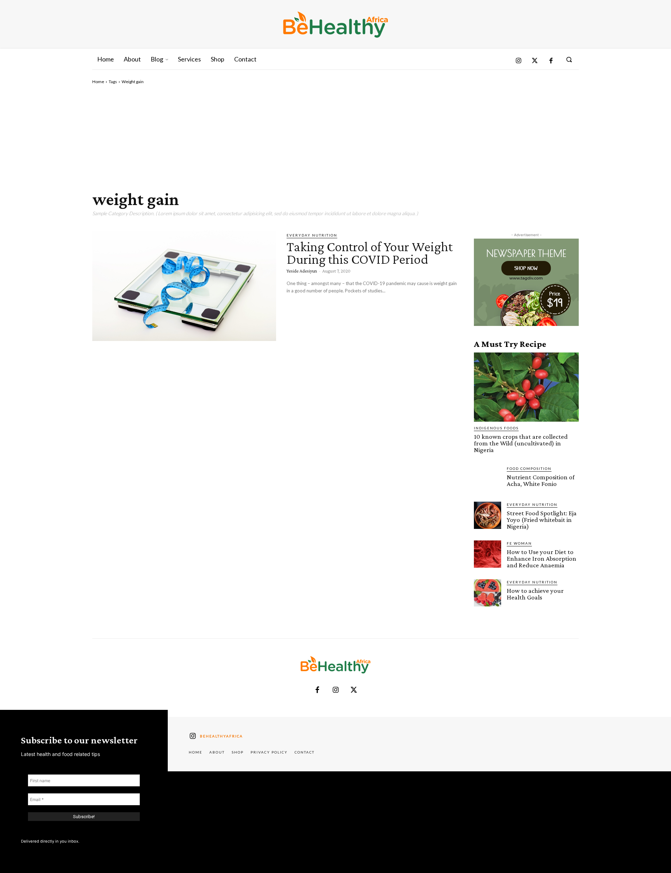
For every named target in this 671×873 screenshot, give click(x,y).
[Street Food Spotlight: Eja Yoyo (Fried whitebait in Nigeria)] (487, 515)
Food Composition (529, 468)
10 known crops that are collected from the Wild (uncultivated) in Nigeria (521, 443)
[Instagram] (518, 61)
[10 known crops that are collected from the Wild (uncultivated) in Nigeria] (526, 387)
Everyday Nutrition (312, 235)
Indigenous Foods (496, 428)
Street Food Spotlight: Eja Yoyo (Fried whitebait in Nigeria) (542, 519)
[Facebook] (551, 61)
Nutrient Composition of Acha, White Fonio (541, 480)
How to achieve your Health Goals (535, 594)
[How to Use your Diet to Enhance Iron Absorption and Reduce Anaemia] (487, 554)
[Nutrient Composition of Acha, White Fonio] (487, 479)
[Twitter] (535, 61)
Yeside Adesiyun (302, 271)
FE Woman (519, 543)
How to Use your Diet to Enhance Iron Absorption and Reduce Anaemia (541, 558)
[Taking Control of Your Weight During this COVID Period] (184, 286)
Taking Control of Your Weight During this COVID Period (370, 253)
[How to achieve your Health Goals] (487, 592)
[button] (569, 59)
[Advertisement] (335, 137)
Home (98, 81)
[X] (354, 690)
